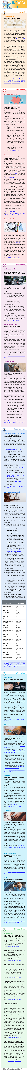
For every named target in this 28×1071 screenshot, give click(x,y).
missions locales (18, 481)
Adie (19, 467)
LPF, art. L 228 (19, 242)
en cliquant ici (14, 804)
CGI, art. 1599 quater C (9, 177)
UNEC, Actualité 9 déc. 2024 (14, 806)
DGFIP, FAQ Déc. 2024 (13, 150)
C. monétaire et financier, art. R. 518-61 (13, 449)
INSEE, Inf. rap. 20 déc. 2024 (14, 1037)
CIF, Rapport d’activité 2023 (14, 258)
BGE (14, 476)
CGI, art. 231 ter (13, 173)
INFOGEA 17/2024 (20, 38)
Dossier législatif (16, 83)
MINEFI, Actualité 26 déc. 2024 (15, 320)
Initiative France (14, 475)
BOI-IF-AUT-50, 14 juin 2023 (11, 211)
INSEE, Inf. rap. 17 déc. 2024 (14, 946)
